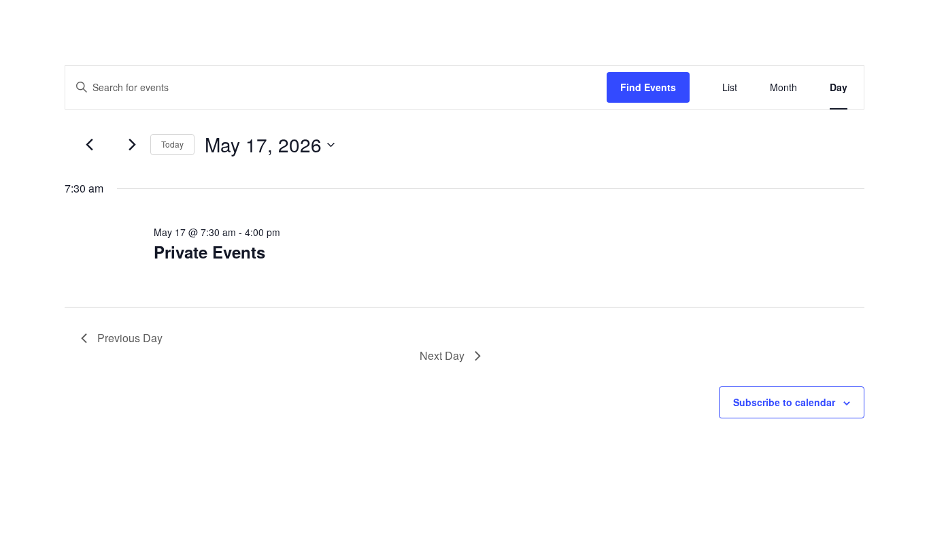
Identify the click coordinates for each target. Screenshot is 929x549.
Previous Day (130, 338)
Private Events (209, 251)
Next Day (442, 355)
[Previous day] (89, 145)
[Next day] (132, 145)
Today (172, 144)
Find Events (648, 87)
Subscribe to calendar (784, 402)
